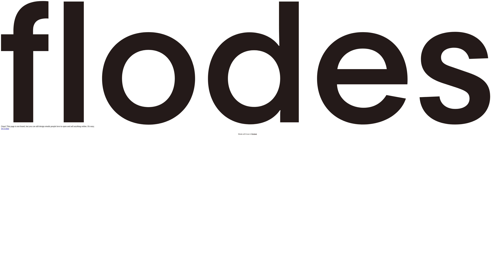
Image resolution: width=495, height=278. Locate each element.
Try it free (5, 129)
